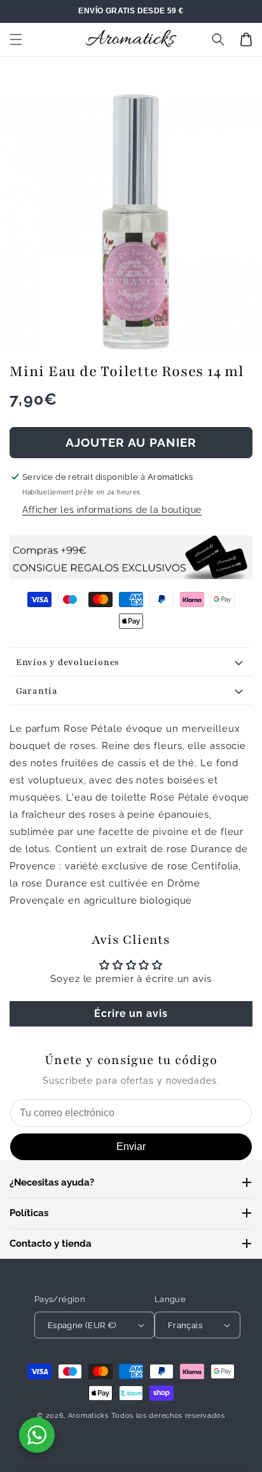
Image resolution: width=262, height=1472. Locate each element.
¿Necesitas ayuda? (52, 1182)
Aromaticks (88, 1416)
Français (185, 1325)
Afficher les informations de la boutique (112, 510)
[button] (16, 39)
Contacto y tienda (51, 1243)
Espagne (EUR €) (82, 1325)
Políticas (29, 1213)
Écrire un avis (131, 1013)
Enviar (131, 1146)
